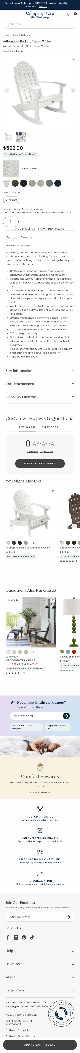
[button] (67, 15)
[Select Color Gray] (49, 183)
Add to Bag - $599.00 (40, 1044)
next (74, 527)
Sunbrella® (12, 656)
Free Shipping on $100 (30, 862)
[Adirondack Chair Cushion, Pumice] (15, 652)
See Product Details (13, 51)
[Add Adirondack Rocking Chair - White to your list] (74, 59)
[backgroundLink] (36, 5)
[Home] (40, 15)
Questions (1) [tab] (51, 427)
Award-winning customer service (40, 819)
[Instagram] (16, 937)
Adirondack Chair (70, 547)
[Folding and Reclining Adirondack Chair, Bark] (15, 543)
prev (12, 527)
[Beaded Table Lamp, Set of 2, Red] (75, 652)
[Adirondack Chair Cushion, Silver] (21, 652)
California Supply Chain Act (22, 1036)
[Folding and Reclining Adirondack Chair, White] (9, 543)
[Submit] (66, 716)
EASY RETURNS (51, 859)
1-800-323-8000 (38, 1006)
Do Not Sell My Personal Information (19, 1022)
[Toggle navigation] (5, 14)
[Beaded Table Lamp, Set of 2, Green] (63, 652)
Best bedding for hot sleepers (23, 727)
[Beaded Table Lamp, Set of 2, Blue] (69, 652)
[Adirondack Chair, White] (63, 543)
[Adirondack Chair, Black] (75, 543)
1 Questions (46, 451)
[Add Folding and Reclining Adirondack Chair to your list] (53, 491)
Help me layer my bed (56, 727)
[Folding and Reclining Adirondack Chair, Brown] (27, 543)
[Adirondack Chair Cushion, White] (9, 652)
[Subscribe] (68, 917)
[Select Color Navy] (57, 183)
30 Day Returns (53, 862)
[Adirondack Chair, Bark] (69, 543)
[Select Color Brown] (32, 183)
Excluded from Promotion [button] (19, 154)
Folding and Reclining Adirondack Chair (28, 547)
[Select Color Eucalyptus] (40, 183)
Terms (43, 6)
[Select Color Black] (23, 183)
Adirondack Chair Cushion (20, 659)
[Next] (73, 90)
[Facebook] (8, 937)
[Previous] (7, 90)
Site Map (32, 1014)
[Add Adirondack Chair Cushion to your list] (53, 600)
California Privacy (16, 1030)
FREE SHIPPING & (30, 859)
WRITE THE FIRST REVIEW (40, 463)
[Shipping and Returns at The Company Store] (40, 853)
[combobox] (40, 24)
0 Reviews (32, 451)
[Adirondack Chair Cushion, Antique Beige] (27, 652)
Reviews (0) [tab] (27, 427)
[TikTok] (32, 937)
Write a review (11, 46)
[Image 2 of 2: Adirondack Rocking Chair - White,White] (21, 137)
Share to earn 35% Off (37, 46)
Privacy (10, 1014)
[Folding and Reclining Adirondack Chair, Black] (21, 543)
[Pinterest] (24, 937)
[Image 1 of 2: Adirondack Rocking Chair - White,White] (40, 92)
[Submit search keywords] (7, 24)
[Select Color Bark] (15, 183)
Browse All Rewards (40, 792)
